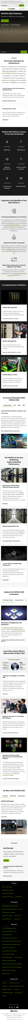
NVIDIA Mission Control (13, 223)
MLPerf (21, 532)
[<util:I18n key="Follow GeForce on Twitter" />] (14, 1007)
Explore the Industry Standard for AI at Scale (12, 352)
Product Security (11, 1017)
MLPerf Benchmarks (7, 957)
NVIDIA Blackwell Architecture (10, 906)
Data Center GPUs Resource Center (11, 941)
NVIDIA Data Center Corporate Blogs (12, 964)
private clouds (11, 275)
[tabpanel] (14, 429)
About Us (4, 983)
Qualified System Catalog (9, 970)
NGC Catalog (18, 957)
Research (16, 989)
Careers (4, 996)
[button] (20, 9)
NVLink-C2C (18, 915)
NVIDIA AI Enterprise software (12, 225)
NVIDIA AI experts (10, 249)
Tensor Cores (16, 919)
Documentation (5, 24)
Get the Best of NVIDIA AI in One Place (11, 318)
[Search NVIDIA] (4, 8)
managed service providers (20, 273)
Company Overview (14, 983)
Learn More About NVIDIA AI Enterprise (11, 778)
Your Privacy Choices (15, 1013)
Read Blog (5, 503)
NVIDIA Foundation (7, 989)
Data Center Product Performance (11, 944)
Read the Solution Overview (9, 101)
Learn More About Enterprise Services (10, 732)
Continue (21, 5)
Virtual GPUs (18, 896)
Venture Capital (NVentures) (16, 986)
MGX (20, 909)
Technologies (18, 992)
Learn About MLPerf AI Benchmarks (11, 541)
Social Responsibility (7, 992)
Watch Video (6, 580)
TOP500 (21, 492)
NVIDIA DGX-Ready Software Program (12, 627)
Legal (23, 1013)
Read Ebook (5, 119)
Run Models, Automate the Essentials (10, 385)
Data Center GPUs (7, 887)
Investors (4, 986)
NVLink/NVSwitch (7, 919)
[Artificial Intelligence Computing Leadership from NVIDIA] (11, 8)
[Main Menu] (1, 9)
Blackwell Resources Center (9, 931)
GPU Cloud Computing (8, 954)
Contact (19, 1017)
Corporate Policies (17, 1015)
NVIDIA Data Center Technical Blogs (12, 967)
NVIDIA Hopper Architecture (9, 909)
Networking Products (7, 896)
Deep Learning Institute (8, 947)
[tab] (7, 405)
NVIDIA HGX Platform (8, 893)
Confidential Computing (8, 912)
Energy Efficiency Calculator (9, 951)
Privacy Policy (5, 1013)
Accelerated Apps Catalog (9, 928)
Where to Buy (5, 973)
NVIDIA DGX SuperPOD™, (9, 71)
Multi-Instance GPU (7, 915)
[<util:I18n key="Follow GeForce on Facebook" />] (9, 1007)
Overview (3, 52)
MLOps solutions (18, 629)
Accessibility (8, 1015)
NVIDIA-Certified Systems (9, 960)
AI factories (12, 80)
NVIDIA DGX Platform (8, 890)
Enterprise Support (15, 24)
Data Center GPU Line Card (9, 938)
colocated (3, 273)
